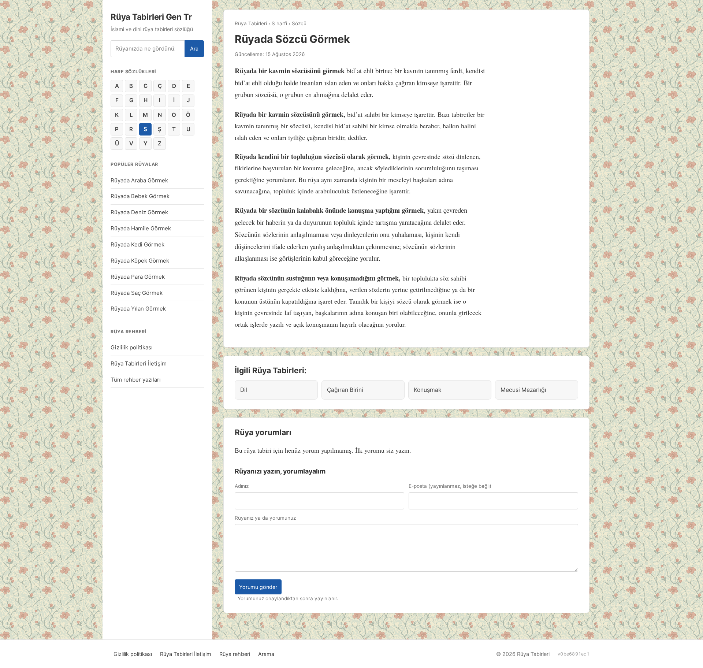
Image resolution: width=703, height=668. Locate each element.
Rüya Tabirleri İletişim (139, 363)
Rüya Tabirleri (251, 23)
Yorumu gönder (258, 587)
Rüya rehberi (234, 654)
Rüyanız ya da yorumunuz (265, 518)
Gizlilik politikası (132, 347)
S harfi (279, 23)
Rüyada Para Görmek (138, 276)
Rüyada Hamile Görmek (141, 228)
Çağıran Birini (345, 389)
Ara (194, 48)
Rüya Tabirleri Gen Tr (151, 17)
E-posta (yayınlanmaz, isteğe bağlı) (450, 486)
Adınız (242, 486)
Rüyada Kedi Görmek (137, 244)
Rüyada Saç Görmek (137, 292)
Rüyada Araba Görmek (139, 180)
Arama (266, 654)
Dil (243, 389)
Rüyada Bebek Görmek (140, 196)
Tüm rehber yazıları (136, 379)
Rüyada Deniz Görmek (139, 212)
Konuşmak (428, 389)
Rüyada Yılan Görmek (138, 308)
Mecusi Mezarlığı (523, 389)
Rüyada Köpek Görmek (140, 260)
